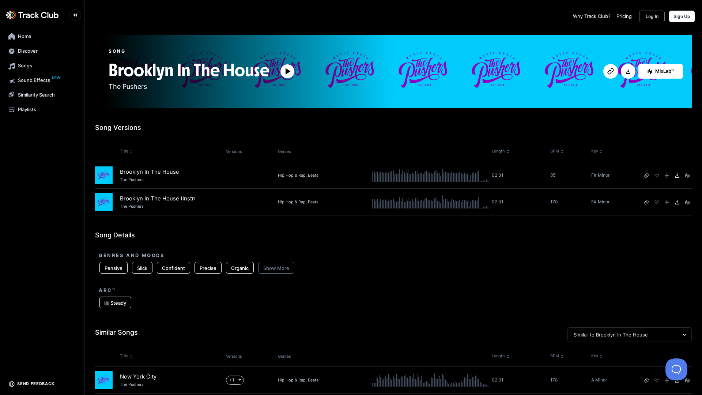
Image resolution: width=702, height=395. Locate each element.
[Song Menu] (687, 175)
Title (124, 151)
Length (498, 151)
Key (594, 151)
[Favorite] (656, 175)
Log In (652, 16)
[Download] (628, 71)
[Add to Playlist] (667, 175)
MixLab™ (664, 71)
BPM (554, 151)
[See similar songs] (646, 175)
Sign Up (681, 16)
